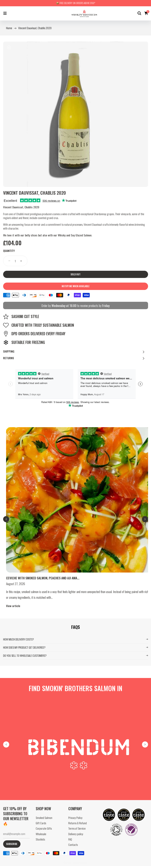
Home (9, 28)
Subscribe (11, 844)
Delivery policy (75, 834)
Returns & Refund (77, 823)
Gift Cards (41, 823)
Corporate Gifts (44, 828)
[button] (5, 13)
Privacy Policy (75, 818)
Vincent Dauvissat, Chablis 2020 (35, 28)
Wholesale (41, 834)
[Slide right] (145, 519)
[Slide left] (6, 519)
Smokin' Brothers (79, 863)
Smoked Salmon (44, 818)
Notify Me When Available (75, 286)
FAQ (70, 839)
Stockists (40, 839)
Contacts (73, 845)
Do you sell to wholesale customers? (25, 655)
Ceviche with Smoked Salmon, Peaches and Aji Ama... (42, 578)
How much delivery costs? (18, 639)
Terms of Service (77, 828)
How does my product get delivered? (24, 647)
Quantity (9, 251)
